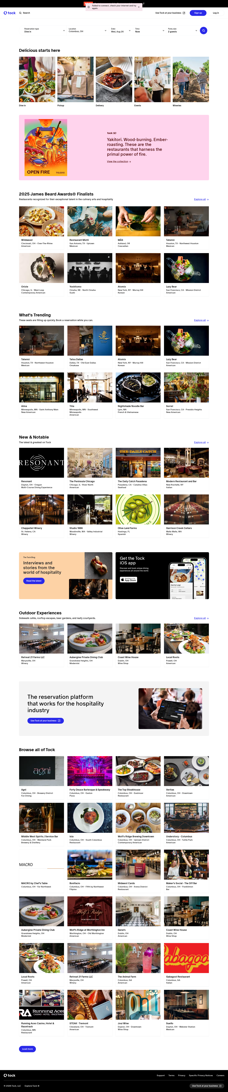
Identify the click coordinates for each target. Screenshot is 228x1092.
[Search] (203, 30)
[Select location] (105, 30)
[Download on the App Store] (139, 580)
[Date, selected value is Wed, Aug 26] (130, 30)
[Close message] (139, 7)
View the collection (117, 161)
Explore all (200, 199)
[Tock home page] (10, 13)
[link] (41, 228)
